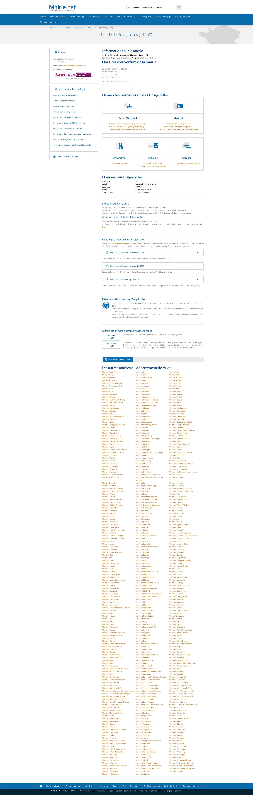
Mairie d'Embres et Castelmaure (148, 474)
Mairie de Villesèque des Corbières (182, 768)
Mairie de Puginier (176, 646)
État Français (167, 791)
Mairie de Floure (108, 497)
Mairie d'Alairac (141, 375)
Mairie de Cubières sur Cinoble (181, 463)
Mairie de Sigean (142, 718)
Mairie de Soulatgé (109, 724)
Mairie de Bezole (175, 522)
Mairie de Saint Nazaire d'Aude (114, 699)
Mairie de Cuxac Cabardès (179, 466)
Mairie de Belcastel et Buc (145, 397)
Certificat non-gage (163, 16)
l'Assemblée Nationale (120, 243)
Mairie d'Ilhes (107, 558)
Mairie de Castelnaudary (111, 436)
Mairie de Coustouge (110, 463)
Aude (144, 207)
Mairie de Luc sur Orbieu (178, 566)
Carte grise (146, 16)
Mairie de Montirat (176, 599)
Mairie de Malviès (176, 571)
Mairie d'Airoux (141, 372)
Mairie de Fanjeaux (176, 485)
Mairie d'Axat (174, 388)
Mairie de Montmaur (110, 605)
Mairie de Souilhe (176, 721)
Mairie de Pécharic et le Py (146, 627)
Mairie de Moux (108, 613)
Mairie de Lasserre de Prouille (147, 546)
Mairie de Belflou (175, 397)
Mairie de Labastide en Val (146, 535)
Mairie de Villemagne (110, 763)
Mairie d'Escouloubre (110, 477)
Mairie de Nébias (175, 613)
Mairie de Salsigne (143, 713)
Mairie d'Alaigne (108, 375)
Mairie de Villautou (109, 754)
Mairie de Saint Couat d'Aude (113, 679)
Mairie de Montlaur (176, 602)
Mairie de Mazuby (176, 583)
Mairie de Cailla (108, 422)
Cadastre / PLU (130, 16)
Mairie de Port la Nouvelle (179, 641)
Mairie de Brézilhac (176, 413)
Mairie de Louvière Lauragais (113, 530)
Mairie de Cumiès (142, 466)
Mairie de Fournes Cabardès (146, 502)
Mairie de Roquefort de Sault (180, 666)
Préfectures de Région (105, 791)
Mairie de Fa (140, 483)
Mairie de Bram (141, 413)
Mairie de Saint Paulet (177, 699)
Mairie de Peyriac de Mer (178, 632)
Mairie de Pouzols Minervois (147, 644)
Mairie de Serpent (142, 533)
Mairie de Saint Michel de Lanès (181, 696)
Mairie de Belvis (175, 402)
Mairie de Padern (175, 618)
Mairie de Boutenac (109, 413)
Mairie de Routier (109, 674)
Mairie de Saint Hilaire (110, 685)
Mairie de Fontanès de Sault (146, 497)
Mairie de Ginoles (109, 513)
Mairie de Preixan (142, 646)
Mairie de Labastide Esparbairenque (183, 535)
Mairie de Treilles (142, 735)
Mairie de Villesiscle (143, 771)
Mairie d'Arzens (175, 386)
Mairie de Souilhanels (144, 721)
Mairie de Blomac (142, 408)
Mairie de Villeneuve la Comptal (181, 763)
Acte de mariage (77, 16)
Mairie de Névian (108, 616)
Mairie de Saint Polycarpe (145, 702)
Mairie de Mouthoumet (178, 610)
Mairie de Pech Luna (110, 627)
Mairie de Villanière (143, 746)
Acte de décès (94, 16)
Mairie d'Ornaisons (176, 616)
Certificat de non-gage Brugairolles (153, 166)
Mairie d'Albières (108, 377)
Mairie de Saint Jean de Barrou (147, 685)
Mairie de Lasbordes (110, 546)
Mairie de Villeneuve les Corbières (115, 765)
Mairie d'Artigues (142, 386)
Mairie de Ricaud (108, 660)
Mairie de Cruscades (143, 463)
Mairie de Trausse (176, 732)
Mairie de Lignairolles (110, 563)
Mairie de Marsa (175, 574)
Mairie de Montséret (144, 607)
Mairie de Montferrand (111, 596)
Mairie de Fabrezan (176, 483)
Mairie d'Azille (107, 391)
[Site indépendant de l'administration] (87, 7)
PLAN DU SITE (64, 791)
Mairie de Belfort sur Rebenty (113, 400)
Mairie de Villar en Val (177, 746)
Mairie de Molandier (110, 591)
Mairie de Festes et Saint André (181, 491)
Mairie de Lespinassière (178, 558)
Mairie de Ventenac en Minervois (148, 740)
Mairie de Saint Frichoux (145, 682)
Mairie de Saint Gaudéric (178, 682)
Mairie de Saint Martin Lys (146, 696)
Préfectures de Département (149, 791)
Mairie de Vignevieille (177, 743)
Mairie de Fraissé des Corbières (148, 505)
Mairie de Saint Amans (111, 677)
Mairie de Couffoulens (177, 455)
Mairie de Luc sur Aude (144, 566)
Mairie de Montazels (110, 594)
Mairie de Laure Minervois (112, 552)
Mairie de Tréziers (109, 738)
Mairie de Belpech (176, 400)
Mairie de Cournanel (177, 458)
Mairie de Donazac (109, 472)
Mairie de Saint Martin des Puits (148, 693)
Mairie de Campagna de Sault (180, 422)
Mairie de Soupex (142, 724)
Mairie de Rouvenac (143, 674)
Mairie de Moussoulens (145, 610)
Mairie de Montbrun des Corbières (149, 594)
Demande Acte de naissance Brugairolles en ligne (128, 124)
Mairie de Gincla (142, 511)
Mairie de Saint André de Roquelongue (151, 677)
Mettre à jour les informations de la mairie (115, 81)
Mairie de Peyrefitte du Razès (180, 630)
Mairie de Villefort (176, 757)
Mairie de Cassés (175, 555)
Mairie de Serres (175, 716)
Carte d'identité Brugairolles (178, 124)
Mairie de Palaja (142, 621)
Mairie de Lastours (176, 546)
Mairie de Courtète (143, 524)
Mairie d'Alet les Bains (144, 377)
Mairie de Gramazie (176, 513)
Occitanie (162, 207)
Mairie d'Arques (175, 383)
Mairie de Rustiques (176, 674)
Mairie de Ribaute (142, 657)
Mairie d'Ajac (174, 372)
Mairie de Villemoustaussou (146, 763)
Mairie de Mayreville (177, 580)
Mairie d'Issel (174, 519)
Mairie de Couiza (108, 458)
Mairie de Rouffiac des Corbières (148, 671)
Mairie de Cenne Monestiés (179, 444)
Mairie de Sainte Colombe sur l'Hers (183, 704)
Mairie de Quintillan (143, 652)
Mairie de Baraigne (143, 394)
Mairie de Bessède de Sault (146, 405)
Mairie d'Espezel (108, 483)
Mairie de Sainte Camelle (111, 704)
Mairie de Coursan (109, 461)
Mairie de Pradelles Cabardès (180, 644)
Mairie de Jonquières (110, 522)
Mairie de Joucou (142, 522)
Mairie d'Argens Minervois (112, 383)
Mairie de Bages (175, 391)
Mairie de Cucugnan (110, 466)
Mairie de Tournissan (144, 729)
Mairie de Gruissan (176, 516)
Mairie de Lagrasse (143, 541)
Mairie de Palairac (109, 621)
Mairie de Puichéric (109, 649)
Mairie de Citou (175, 447)
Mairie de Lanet (108, 544)
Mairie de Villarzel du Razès (146, 752)
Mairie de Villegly (142, 760)
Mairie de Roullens (176, 671)
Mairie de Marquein (143, 574)
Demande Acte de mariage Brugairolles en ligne (127, 126)
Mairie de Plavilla (175, 638)
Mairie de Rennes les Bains (112, 657)
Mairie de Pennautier (177, 627)
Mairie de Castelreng (144, 436)
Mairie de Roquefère (110, 666)
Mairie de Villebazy (143, 754)
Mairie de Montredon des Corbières (116, 607)
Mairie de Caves (175, 441)
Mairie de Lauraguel (176, 549)
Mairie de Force (175, 527)
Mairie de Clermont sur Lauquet (114, 449)
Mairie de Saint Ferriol (110, 682)
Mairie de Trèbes (108, 735)
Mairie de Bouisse (109, 411)
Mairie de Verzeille (143, 743)
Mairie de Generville (110, 511)
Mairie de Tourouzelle (177, 729)
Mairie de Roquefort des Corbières (115, 668)
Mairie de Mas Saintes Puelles (113, 580)
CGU (73, 791)
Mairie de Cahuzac (109, 419)
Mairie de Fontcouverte (178, 497)
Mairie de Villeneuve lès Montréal (148, 765)
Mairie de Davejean (143, 469)
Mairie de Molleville (143, 591)
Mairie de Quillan (108, 652)
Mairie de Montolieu (143, 605)
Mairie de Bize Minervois (111, 408)
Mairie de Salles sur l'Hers (112, 713)
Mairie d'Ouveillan (143, 618)
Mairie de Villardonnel (177, 749)
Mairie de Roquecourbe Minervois (182, 663)
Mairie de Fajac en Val (110, 485)
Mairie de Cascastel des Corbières (182, 430)
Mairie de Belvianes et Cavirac (147, 402)
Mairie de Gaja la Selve (110, 508)
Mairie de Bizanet (176, 405)
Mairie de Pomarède (177, 530)
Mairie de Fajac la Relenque (146, 485)
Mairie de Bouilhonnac (178, 408)
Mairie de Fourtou (176, 502)
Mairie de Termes (142, 727)
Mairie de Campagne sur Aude (114, 425)
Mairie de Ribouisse (176, 657)
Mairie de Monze (175, 607)
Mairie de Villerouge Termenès (147, 768)
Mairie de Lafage (108, 541)
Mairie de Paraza (175, 621)
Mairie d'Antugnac (109, 380)
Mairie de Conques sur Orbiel (180, 452)
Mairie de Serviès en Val (111, 718)
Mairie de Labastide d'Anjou (113, 535)
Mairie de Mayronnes (110, 583)
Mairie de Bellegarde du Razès (147, 400)
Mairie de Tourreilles (110, 732)
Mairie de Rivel (107, 663)
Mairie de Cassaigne (110, 524)
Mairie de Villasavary (177, 752)
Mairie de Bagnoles (109, 394)
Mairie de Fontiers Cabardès (146, 499)
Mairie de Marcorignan (111, 574)
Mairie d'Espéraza (176, 477)
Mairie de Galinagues (144, 508)
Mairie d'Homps (108, 519)
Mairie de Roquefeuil (144, 666)
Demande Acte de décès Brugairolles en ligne (127, 129)
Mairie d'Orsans (108, 618)
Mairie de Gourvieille (144, 513)
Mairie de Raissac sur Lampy (147, 655)
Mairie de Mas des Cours (178, 577)
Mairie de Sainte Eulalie (111, 707)
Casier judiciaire (182, 16)
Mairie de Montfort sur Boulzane (148, 596)
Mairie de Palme (142, 530)
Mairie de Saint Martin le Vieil (113, 696)
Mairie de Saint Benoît (177, 677)
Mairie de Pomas (108, 641)
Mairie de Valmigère (176, 738)
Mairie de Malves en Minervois (147, 571)
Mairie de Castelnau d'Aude (179, 433)
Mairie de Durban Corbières (113, 474)
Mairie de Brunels (142, 555)
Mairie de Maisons (176, 569)
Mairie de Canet (142, 427)
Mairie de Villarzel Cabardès (112, 752)
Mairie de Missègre (176, 588)
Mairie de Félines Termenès (112, 488)
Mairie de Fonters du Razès (112, 499)
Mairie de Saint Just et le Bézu (180, 688)
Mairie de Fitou (141, 494)
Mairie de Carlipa (142, 430)
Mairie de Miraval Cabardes (179, 585)
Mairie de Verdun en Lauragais (114, 743)
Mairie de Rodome (143, 663)
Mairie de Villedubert (110, 757)
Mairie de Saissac (175, 707)
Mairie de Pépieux (109, 630)
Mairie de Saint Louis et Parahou (148, 691)
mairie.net (53, 28)
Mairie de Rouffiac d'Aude (112, 671)
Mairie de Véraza (175, 740)
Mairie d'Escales (175, 474)
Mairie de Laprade (143, 544)
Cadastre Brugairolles (119, 163)
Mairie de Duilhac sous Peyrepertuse (183, 472)
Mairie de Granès (108, 516)
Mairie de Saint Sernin (177, 702)
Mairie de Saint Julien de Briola (147, 688)
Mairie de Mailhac (142, 569)
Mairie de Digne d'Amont (178, 524)
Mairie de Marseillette (110, 577)
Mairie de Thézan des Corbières (114, 729)
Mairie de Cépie (108, 447)
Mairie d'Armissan (143, 383)
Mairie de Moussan (109, 610)
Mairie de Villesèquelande (112, 771)
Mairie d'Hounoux (143, 519)
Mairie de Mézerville (143, 585)
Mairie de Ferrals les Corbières (113, 491)
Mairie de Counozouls (144, 458)
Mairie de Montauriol (177, 591)
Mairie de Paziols (175, 624)
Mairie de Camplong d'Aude (146, 425)
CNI (118, 16)
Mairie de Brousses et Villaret (113, 416)
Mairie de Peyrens (143, 632)
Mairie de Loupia (108, 566)
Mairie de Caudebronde (178, 436)
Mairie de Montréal (176, 605)
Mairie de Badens (142, 391)
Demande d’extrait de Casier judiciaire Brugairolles (178, 129)
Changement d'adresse (50, 22)
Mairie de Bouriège (143, 411)
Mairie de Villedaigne (177, 754)
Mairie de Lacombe (143, 538)
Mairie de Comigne (143, 449)
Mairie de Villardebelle (144, 749)
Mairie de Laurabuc (109, 549)
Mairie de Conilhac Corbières (113, 452)
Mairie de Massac (142, 580)
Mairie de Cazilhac (143, 444)
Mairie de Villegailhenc (110, 760)
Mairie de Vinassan (143, 774)
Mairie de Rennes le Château (180, 655)
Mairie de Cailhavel (176, 419)
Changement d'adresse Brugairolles (187, 163)
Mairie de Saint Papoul (144, 699)
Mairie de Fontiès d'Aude (178, 499)
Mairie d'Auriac (141, 388)
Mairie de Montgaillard (178, 596)
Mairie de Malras (108, 571)
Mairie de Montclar (176, 594)
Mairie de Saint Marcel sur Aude (181, 691)
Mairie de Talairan (176, 724)
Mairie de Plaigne (142, 638)
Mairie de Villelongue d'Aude (180, 760)
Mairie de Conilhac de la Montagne (149, 452)
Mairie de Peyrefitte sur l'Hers (113, 632)
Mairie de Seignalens (144, 716)
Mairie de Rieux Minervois (179, 660)
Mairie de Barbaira (176, 394)
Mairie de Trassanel (143, 732)
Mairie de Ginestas (176, 511)
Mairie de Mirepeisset (110, 588)
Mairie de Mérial (108, 585)
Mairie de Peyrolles (143, 635)
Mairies (43, 16)
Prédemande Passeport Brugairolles (178, 126)
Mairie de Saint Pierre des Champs (115, 702)
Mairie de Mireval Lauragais (146, 588)
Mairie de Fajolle (142, 527)
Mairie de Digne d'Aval (110, 527)
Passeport (108, 16)
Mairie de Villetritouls (110, 774)
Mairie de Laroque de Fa (178, 544)
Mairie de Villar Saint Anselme (113, 749)
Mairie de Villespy (176, 771)
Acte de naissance (58, 16)
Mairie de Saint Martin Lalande (181, 693)
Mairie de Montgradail (110, 599)
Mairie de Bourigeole (177, 411)
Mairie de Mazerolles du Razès (147, 583)
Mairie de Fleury (175, 494)
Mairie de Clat (107, 555)
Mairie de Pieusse (109, 638)
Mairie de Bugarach (143, 416)
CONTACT (53, 791)
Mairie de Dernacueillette (179, 469)
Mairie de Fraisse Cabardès (112, 505)
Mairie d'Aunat (108, 388)
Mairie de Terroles (176, 727)
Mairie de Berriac (108, 405)
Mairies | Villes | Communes (72, 28)
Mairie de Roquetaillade (145, 668)
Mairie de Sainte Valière (145, 707)
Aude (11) (90, 28)
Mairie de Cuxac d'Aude (111, 469)
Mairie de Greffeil (142, 516)
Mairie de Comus (175, 449)
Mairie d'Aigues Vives (110, 372)
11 (157, 221)
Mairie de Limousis (143, 563)
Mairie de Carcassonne (111, 430)
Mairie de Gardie (175, 508)
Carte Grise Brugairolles (153, 163)
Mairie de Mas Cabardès (145, 577)
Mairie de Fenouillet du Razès (180, 488)
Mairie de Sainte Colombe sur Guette (150, 704)
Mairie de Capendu (176, 427)
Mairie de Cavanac (143, 441)
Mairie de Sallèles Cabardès (112, 710)
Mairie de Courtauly (143, 461)
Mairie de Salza (108, 716)
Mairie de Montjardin (110, 602)
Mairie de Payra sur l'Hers (145, 624)
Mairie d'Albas (174, 375)
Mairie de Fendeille (143, 488)
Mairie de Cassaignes (110, 433)
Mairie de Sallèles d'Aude (145, 710)
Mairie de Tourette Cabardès (180, 533)
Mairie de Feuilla (108, 494)
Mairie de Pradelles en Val (112, 646)
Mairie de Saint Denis (177, 679)
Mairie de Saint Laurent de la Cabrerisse (117, 691)
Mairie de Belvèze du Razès (112, 402)
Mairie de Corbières (109, 455)
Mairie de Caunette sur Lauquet (148, 438)
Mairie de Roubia (175, 668)
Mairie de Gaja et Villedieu (179, 505)
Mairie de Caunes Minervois (113, 438)
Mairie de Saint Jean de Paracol (181, 685)
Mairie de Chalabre (143, 447)
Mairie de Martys (142, 558)
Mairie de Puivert (175, 649)
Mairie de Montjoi (142, 602)
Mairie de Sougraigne (110, 721)
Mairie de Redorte (109, 533)
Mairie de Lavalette (143, 552)
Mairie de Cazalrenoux (111, 444)
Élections (177, 791)
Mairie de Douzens (143, 472)
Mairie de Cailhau (142, 419)
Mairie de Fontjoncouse (111, 502)
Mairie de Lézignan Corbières (180, 560)
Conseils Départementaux (126, 791)
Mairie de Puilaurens (144, 649)
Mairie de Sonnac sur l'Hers (179, 718)
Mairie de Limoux (176, 563)
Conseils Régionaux (87, 791)
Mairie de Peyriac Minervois (113, 635)
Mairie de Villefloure (143, 757)
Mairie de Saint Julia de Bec (112, 688)
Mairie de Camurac (109, 427)
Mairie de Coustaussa (177, 461)
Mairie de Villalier (108, 746)
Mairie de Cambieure (144, 422)
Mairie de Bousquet (176, 552)
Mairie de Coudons (143, 455)
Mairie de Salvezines (177, 713)
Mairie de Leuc (107, 560)
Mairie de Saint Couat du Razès (148, 679)
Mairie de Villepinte (109, 768)
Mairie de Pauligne (109, 624)
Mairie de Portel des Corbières (114, 644)
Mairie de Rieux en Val (144, 660)
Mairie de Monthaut (143, 599)
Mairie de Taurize (108, 727)
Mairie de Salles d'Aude (178, 710)
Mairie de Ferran (142, 491)
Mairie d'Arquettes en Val (112, 386)
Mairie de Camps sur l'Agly (179, 425)
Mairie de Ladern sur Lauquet (180, 538)
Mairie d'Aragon (142, 380)
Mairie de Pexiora (142, 630)
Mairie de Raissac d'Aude (111, 655)
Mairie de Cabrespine (177, 416)
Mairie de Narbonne (143, 613)
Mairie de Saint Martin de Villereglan (116, 693)
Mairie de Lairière (176, 541)
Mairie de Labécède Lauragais (113, 538)
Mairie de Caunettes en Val (179, 438)
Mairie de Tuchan (142, 738)
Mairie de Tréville (175, 735)
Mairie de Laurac (142, 549)
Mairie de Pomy (142, 641)
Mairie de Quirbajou (177, 652)
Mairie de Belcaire (109, 397)
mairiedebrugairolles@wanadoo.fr (72, 66)
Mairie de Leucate (142, 560)
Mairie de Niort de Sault (145, 616)
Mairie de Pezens (175, 635)
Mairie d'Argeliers (176, 380)
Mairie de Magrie (108, 569)
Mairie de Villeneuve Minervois (181, 765)
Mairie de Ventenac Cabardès (113, 740)
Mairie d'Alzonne (175, 377)
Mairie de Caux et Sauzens (112, 441)
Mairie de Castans (142, 433)
